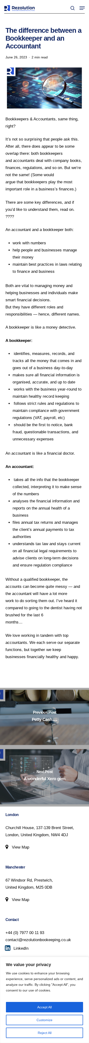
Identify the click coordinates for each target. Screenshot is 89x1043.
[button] (82, 8)
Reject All (45, 1033)
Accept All (44, 1007)
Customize (44, 1020)
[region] (44, 1000)
